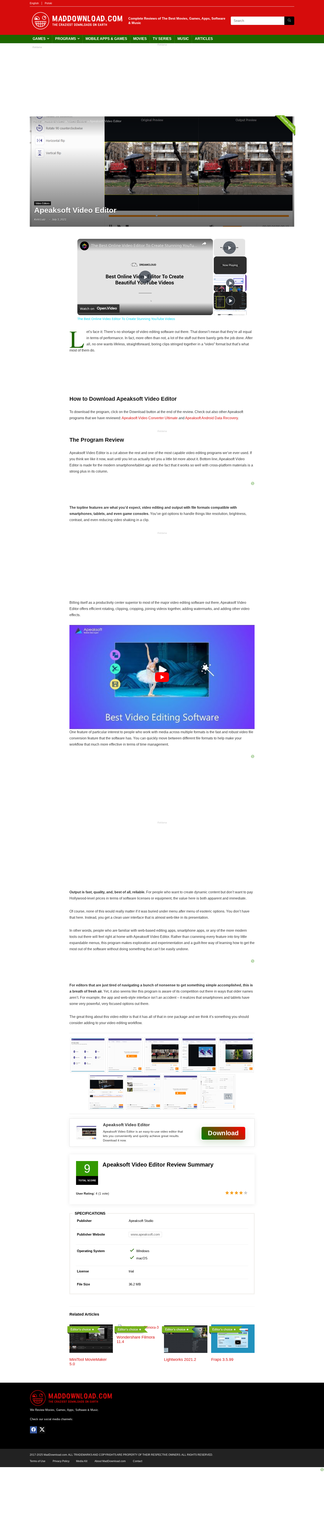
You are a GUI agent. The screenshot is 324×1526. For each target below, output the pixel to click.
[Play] (230, 283)
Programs (65, 39)
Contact (137, 1461)
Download (223, 1133)
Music (183, 39)
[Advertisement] (162, 79)
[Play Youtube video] (162, 677)
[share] (204, 243)
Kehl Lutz (39, 219)
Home (37, 121)
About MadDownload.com (110, 1461)
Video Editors (77, 121)
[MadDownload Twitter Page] (41, 1429)
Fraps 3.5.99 (222, 1359)
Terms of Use (37, 1461)
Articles (204, 39)
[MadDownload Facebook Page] (33, 1429)
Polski (48, 3)
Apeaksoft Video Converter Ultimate (150, 418)
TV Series (162, 39)
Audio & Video (54, 121)
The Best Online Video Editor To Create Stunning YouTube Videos (144, 245)
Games (39, 39)
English (34, 3)
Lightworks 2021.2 (180, 1359)
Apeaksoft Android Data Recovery (211, 418)
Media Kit (81, 1461)
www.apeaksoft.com (145, 1234)
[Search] (289, 21)
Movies (140, 39)
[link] (84, 245)
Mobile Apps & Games (106, 39)
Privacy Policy (61, 1461)
